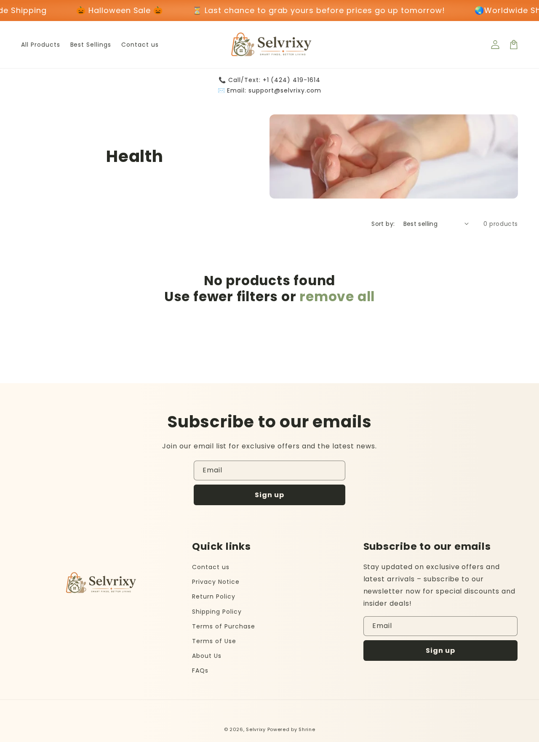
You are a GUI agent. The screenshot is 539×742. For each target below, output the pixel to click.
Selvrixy (256, 729)
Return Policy (213, 596)
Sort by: (383, 224)
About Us (206, 656)
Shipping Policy (216, 611)
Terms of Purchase (223, 626)
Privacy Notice (215, 582)
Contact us (210, 567)
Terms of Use (214, 641)
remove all (337, 297)
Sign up (269, 495)
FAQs (200, 670)
